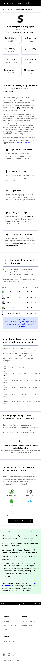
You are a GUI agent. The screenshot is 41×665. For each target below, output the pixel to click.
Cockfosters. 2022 (13, 292)
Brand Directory (9, 625)
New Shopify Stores (10, 641)
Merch (5, 630)
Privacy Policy (28, 625)
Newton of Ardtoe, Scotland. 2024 (19, 308)
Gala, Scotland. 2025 (14, 313)
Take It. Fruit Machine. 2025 (18, 297)
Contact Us (7, 621)
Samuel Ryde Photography (25, 9)
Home (3, 9)
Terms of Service (29, 621)
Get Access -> (21, 326)
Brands (10, 9)
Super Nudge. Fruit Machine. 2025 (19, 302)
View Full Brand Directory (19, 521)
